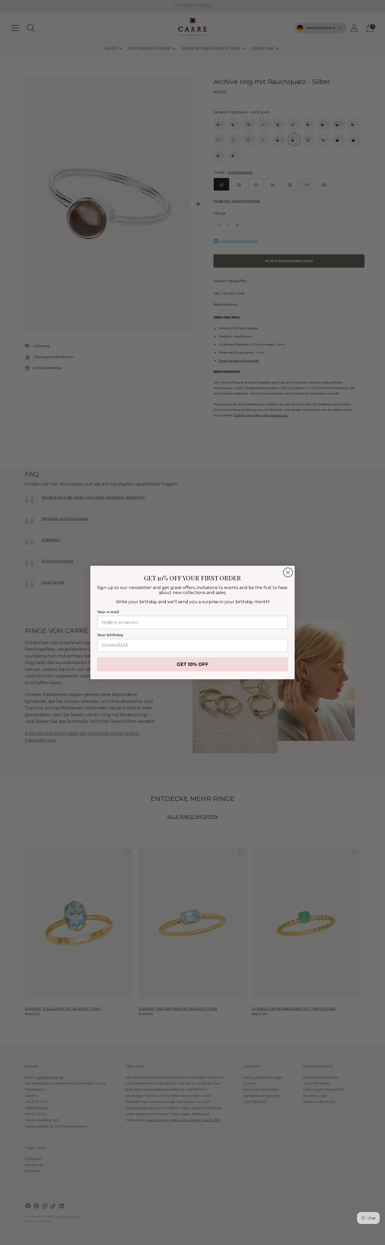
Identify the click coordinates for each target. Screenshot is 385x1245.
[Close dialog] (288, 572)
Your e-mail (108, 612)
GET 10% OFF (192, 664)
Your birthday (110, 635)
